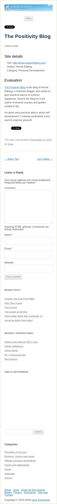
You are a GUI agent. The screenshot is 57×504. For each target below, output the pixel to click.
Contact (8, 495)
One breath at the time (15, 312)
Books (8, 492)
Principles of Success (15, 452)
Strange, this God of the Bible (19, 299)
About (7, 490)
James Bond (11, 350)
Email (8, 248)
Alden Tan (11, 159)
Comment (9, 188)
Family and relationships (16, 465)
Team (16, 490)
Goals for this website (33, 490)
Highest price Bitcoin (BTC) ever (21, 342)
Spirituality (9, 473)
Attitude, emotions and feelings (20, 460)
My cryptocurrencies (15, 355)
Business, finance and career (19, 456)
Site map (43, 492)
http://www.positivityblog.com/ (29, 63)
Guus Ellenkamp (40, 500)
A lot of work (10, 307)
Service (8, 478)
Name (8, 234)
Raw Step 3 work (13, 303)
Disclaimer (30, 492)
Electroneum (11, 359)
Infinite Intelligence (13, 346)
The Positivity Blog (14, 87)
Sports (7, 469)
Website (9, 262)
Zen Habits (45, 159)
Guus (10, 144)
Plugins (17, 492)
